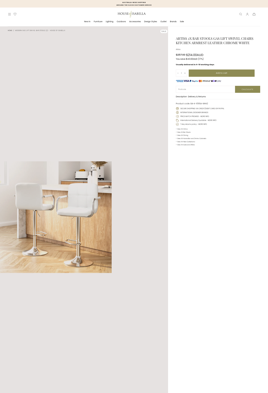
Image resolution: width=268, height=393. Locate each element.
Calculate (247, 89)
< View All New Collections (185, 142)
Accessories (135, 21)
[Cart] (254, 14)
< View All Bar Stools (183, 132)
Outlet (163, 21)
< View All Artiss (182, 129)
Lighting (109, 21)
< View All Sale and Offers (185, 145)
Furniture (98, 21)
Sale (182, 21)
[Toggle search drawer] (240, 14)
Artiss (178, 49)
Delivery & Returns (197, 97)
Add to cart (221, 73)
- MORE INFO (204, 116)
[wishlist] (15, 14)
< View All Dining (182, 135)
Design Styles (150, 21)
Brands (173, 21)
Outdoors (121, 21)
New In (87, 21)
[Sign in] (247, 14)
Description (181, 97)
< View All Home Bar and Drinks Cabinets (191, 138)
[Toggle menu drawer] (9, 14)
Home (10, 30)
